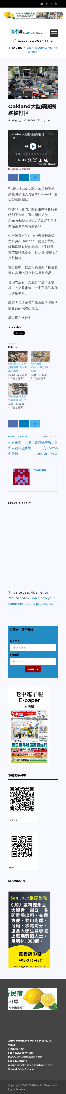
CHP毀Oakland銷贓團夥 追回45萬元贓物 (17, 367)
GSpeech (51, 164)
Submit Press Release (21, 1069)
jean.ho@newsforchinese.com (25, 1056)
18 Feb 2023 (34, 120)
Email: (15, 655)
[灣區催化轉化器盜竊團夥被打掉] (17, 389)
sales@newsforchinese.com (36, 1065)
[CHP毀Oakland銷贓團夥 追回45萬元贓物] (17, 356)
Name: (15, 641)
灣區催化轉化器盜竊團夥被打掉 (17, 398)
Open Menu (54, 33)
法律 (28, 93)
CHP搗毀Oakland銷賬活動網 (40, 367)
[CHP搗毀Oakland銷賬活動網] (40, 356)
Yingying (16, 120)
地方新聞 (17, 93)
